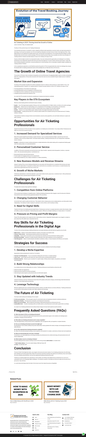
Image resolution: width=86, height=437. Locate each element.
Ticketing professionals (50, 138)
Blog (65, 2)
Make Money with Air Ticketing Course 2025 (55, 401)
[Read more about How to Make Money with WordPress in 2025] (26, 390)
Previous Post (11, 372)
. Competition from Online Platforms (34, 190)
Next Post (75, 372)
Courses (53, 2)
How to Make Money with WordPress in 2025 (21, 401)
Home (42, 2)
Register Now (74, 2)
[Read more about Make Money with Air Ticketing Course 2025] (60, 390)
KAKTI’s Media (60, 2)
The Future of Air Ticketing (34, 293)
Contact (69, 2)
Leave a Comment (18, 44)
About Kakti (47, 2)
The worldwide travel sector (20, 50)
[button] (49, 2)
